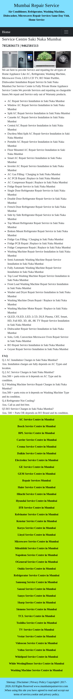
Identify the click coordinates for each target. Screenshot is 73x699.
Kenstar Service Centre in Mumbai (36, 521)
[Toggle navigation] (66, 31)
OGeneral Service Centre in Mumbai (36, 561)
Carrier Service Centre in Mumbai (37, 439)
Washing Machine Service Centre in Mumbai (36, 670)
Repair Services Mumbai (36, 480)
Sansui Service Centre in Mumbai (36, 588)
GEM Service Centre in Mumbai (36, 473)
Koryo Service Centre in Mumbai (36, 527)
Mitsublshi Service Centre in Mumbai (36, 548)
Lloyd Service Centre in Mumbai (37, 534)
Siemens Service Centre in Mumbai (36, 609)
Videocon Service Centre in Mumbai (36, 643)
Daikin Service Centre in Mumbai (36, 453)
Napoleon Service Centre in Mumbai (36, 555)
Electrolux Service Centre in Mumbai (36, 460)
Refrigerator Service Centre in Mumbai (36, 575)
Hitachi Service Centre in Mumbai (36, 494)
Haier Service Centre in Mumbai (36, 487)
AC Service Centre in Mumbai (36, 419)
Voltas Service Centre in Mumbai (36, 650)
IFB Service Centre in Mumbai (36, 507)
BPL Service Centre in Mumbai (36, 433)
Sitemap (10, 682)
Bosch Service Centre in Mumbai (36, 426)
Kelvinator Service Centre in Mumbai (36, 514)
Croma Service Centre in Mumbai (36, 446)
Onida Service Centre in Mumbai (36, 568)
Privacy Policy (38, 682)
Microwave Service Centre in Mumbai (37, 541)
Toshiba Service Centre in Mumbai (36, 622)
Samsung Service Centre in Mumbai (36, 582)
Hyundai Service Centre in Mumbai (36, 500)
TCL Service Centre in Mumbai (36, 616)
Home (6, 32)
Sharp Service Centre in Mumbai (36, 602)
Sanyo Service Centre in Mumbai (36, 595)
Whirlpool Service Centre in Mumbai (36, 656)
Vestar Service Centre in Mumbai (36, 636)
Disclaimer (23, 682)
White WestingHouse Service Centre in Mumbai (36, 663)
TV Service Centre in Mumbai (36, 629)
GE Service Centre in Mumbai (36, 466)
